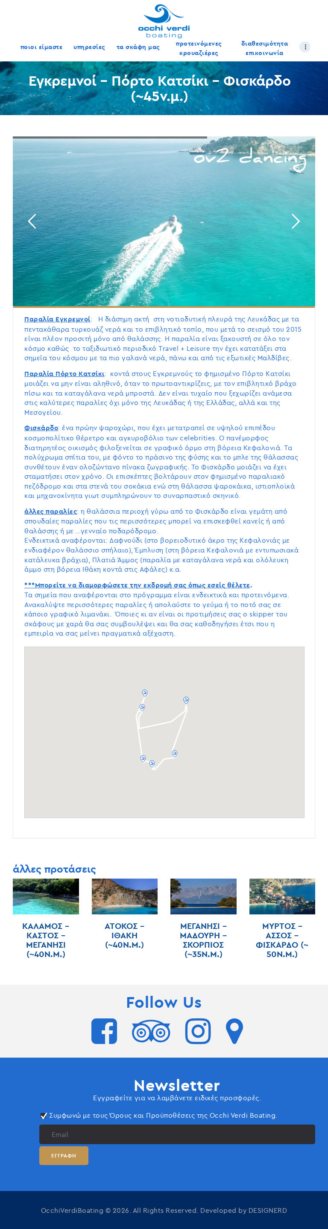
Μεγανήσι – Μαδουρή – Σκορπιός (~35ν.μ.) (203, 940)
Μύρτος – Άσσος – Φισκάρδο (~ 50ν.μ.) (282, 940)
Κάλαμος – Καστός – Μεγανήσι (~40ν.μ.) (45, 940)
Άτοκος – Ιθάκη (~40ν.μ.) (124, 935)
